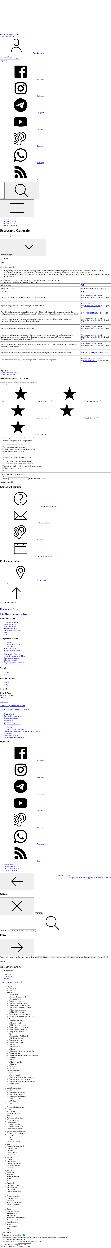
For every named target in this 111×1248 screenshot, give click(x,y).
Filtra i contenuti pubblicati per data (14, 1239)
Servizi (53, 957)
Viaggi (9, 1224)
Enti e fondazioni (10, 626)
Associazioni (11, 1122)
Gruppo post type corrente (9, 957)
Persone (100, 957)
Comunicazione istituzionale (16, 1131)
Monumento (15, 1053)
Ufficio (13, 1101)
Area (13, 1090)
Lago (13, 1049)
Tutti (40, 957)
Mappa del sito (9, 864)
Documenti (79, 957)
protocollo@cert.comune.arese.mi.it (14, 709)
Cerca (33, 930)
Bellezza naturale (17, 1038)
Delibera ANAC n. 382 (92, 297)
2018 (92, 313)
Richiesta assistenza (11, 718)
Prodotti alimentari (13, 1196)
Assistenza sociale (13, 1120)
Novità (46, 957)
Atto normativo (16, 1075)
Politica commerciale (14, 1192)
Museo (13, 1058)
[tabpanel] (55, 1042)
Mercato (10, 1174)
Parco (13, 1060)
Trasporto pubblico (13, 1220)
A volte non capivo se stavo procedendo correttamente (22, 466)
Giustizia (10, 1150)
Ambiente (7, 643)
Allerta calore (9, 722)
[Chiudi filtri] (17, 947)
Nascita (9, 1181)
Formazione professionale (15, 1146)
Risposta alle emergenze (15, 1202)
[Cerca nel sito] (21, 190)
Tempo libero (11, 1215)
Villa (13, 1068)
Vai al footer (15, 34)
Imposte (9, 1157)
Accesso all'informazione (15, 1107)
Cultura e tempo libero (12, 650)
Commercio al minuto (14, 1124)
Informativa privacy (11, 735)
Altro (6, 453)
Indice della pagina (7, 254)
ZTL (8, 1228)
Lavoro (9, 1170)
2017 (87, 313)
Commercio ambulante (14, 1129)
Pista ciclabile (11, 1189)
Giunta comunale (17, 1094)
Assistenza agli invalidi (15, 1118)
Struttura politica (17, 1099)
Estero (9, 1144)
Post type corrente (24, 957)
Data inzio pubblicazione (8, 1244)
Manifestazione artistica (19, 1025)
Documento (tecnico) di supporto (22, 1077)
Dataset (9, 1086)
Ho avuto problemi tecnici (13, 468)
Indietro (3, 482)
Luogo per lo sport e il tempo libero (23, 1051)
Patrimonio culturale (14, 1185)
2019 (97, 313)
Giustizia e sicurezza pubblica (14, 656)
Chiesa (13, 1045)
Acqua (9, 1109)
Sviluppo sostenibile (14, 1211)
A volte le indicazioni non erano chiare (17, 462)
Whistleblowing (9, 866)
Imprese (9, 1159)
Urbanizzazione (12, 1222)
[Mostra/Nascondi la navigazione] (17, 208)
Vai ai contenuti (5, 34)
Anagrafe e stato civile (12, 644)
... (106, 957)
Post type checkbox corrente (9, 982)
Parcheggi (10, 1183)
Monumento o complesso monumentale (24, 1055)
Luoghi (6, 684)
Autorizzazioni (9, 646)
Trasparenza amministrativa (16, 1218)
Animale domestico (13, 1114)
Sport (9, 1209)
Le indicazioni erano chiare (13, 445)
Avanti (10, 482)
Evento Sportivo (16, 1023)
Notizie (6, 674)
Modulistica (15, 1084)
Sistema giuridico (13, 1205)
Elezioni (10, 1140)
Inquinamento (11, 1161)
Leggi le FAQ (9, 714)
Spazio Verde (11, 1207)
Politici (6, 632)
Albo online (8, 727)
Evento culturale (16, 1021)
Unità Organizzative (14, 1088)
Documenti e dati (10, 624)
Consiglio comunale (18, 1092)
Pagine (72, 957)
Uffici (6, 634)
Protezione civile (12, 1198)
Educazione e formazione (13, 654)
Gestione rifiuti (12, 1148)
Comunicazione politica (15, 1133)
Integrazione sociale (13, 1163)
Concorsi (10, 1135)
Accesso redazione (10, 870)
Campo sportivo (16, 1040)
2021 (106, 313)
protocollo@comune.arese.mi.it (12, 706)
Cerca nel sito (4, 930)
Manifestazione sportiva (19, 1029)
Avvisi (6, 672)
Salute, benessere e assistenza (14, 662)
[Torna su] (16, 600)
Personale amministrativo (12, 630)
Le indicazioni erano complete (14, 447)
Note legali (8, 733)
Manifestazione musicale (19, 1027)
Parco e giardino (16, 1062)
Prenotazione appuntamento (13, 716)
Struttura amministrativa (19, 1097)
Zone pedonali (12, 1226)
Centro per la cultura (18, 1042)
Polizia (9, 1194)
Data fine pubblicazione (8, 1247)
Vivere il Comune (62, 957)
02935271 (4, 702)
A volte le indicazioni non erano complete (18, 464)
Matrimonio (11, 1172)
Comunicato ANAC (90, 361)
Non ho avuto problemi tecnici (14, 451)
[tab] (7, 974)
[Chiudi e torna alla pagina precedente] (17, 906)
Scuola (13, 1066)
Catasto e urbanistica (11, 648)
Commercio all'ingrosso (15, 1127)
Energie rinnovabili (13, 1142)
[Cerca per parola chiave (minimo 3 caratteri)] (17, 881)
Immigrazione (11, 1155)
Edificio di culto (16, 1047)
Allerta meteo (9, 720)
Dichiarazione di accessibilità (14, 737)
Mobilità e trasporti (10, 660)
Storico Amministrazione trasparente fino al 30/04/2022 (23, 731)
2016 (83, 313)
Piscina (13, 1064)
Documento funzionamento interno (23, 1081)
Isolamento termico (13, 1166)
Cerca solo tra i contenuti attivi (12, 1235)
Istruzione (10, 1168)
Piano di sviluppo (13, 1187)
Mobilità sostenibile (13, 1176)
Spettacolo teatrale (17, 1032)
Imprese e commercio (11, 658)
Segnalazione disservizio (12, 724)
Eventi (6, 683)
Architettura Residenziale (19, 1036)
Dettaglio (5, 478)
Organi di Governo (10, 628)
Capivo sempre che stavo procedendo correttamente (22, 449)
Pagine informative (13, 1071)
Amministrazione (90, 957)
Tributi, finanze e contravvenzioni (15, 664)
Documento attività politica (20, 1079)
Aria (8, 1116)
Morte (9, 1179)
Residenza (10, 1200)
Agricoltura (11, 1111)
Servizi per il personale (12, 868)
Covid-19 (10, 1137)
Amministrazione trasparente (14, 729)
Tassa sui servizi (12, 1213)
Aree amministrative (11, 622)
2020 (101, 313)
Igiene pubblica (12, 1153)
